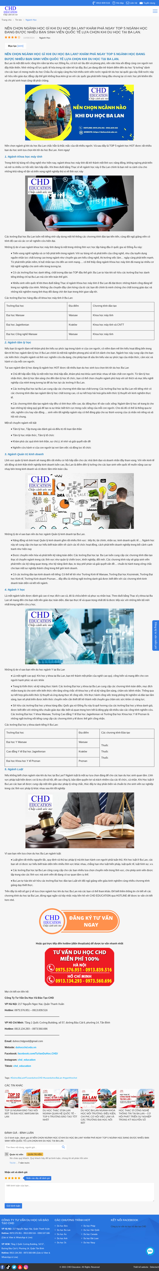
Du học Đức (62, 1226)
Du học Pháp (89, 1226)
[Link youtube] (20, 1267)
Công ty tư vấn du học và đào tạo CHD (128, 1226)
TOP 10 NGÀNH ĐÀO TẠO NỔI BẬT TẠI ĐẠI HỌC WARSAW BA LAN (21, 1113)
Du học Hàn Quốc (92, 1230)
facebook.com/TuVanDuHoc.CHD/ (38, 1053)
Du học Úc (61, 1242)
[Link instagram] (26, 1267)
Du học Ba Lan (63, 1230)
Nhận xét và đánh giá (16, 1172)
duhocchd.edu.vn (26, 1047)
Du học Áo (61, 1234)
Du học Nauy (89, 1242)
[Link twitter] (14, 1267)
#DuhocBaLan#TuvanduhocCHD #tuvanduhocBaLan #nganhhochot (44, 1078)
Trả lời (13, 1163)
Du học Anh (62, 1238)
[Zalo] (150, 1251)
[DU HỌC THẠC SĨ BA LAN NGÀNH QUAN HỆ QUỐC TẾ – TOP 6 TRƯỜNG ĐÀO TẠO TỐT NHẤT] (60, 1099)
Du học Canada (90, 1234)
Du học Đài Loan (91, 1238)
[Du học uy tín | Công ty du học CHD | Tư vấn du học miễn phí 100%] (11, 11)
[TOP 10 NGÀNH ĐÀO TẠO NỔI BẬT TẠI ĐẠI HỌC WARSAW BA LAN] (22, 1099)
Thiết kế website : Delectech (146, 1267)
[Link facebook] (2, 1267)
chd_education (27, 1059)
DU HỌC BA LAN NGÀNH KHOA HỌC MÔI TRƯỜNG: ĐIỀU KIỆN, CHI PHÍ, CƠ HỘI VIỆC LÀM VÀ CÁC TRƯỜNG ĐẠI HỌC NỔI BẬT (98, 1116)
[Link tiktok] (8, 1267)
